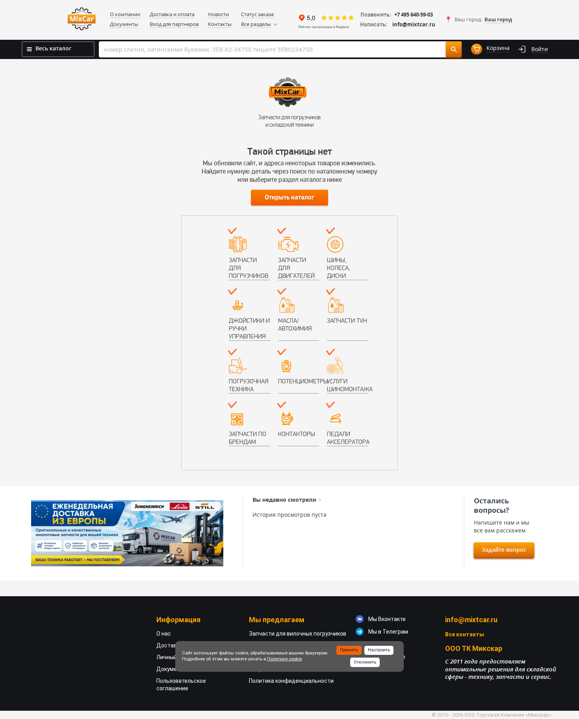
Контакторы (296, 434)
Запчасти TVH (347, 320)
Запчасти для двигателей (296, 267)
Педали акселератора (347, 437)
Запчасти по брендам (247, 437)
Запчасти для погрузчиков (248, 267)
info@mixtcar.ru (413, 24)
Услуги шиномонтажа (347, 385)
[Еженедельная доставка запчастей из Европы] (127, 533)
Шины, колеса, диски (338, 267)
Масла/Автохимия (295, 324)
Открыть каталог (289, 197)
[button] (478, 19)
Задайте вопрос (504, 549)
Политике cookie (284, 659)
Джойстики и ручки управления (249, 328)
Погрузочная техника (248, 385)
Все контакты (464, 634)
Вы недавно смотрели (284, 499)
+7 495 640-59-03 (413, 14)
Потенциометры (298, 381)
